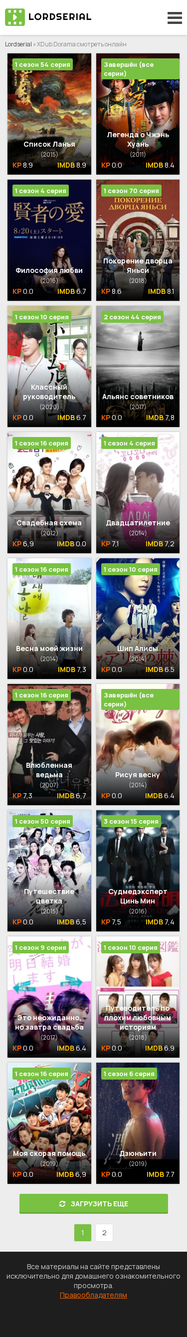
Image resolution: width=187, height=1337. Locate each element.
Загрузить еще (99, 1203)
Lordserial (18, 44)
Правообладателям (93, 1295)
